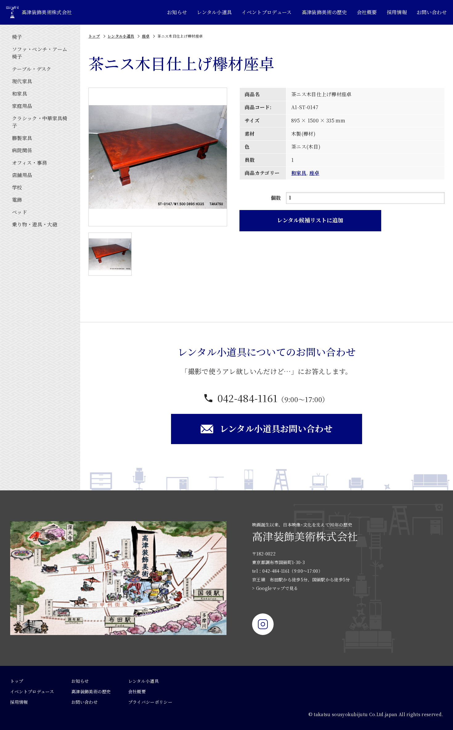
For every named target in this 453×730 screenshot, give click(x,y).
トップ (94, 36)
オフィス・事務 (29, 162)
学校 (17, 187)
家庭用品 (22, 105)
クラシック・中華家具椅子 (39, 122)
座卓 (146, 36)
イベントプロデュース (267, 12)
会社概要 (367, 12)
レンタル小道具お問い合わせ (276, 428)
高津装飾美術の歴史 (324, 12)
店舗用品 (22, 175)
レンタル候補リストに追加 (310, 220)
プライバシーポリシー (150, 702)
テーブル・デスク (31, 68)
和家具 (19, 93)
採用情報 (397, 12)
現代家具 (22, 81)
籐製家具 (22, 138)
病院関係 (22, 150)
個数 (276, 197)
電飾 (17, 199)
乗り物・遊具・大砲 (34, 224)
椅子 (17, 36)
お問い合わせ (432, 12)
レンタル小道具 (214, 12)
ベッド (19, 212)
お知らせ (177, 12)
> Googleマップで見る (275, 588)
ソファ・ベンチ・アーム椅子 (39, 53)
